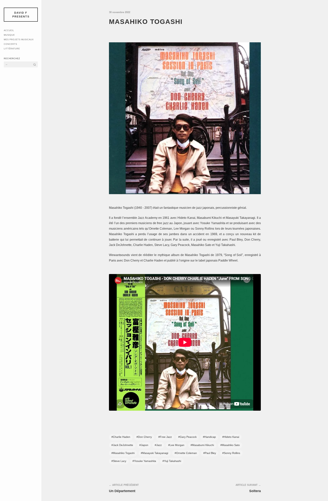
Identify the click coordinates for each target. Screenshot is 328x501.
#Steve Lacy (118, 461)
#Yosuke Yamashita (144, 461)
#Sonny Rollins (231, 453)
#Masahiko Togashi (123, 453)
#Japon (143, 445)
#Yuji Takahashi (171, 461)
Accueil (9, 30)
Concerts (10, 44)
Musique (9, 35)
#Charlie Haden (120, 437)
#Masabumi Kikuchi (202, 445)
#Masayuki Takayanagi (154, 453)
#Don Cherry (144, 437)
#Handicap (209, 437)
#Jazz (158, 445)
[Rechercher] (34, 64)
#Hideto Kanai (230, 437)
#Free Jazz (165, 437)
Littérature (12, 48)
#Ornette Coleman (186, 453)
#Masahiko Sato (230, 445)
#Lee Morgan (176, 445)
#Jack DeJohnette (122, 445)
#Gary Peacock (187, 437)
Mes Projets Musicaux (19, 39)
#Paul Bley (209, 453)
